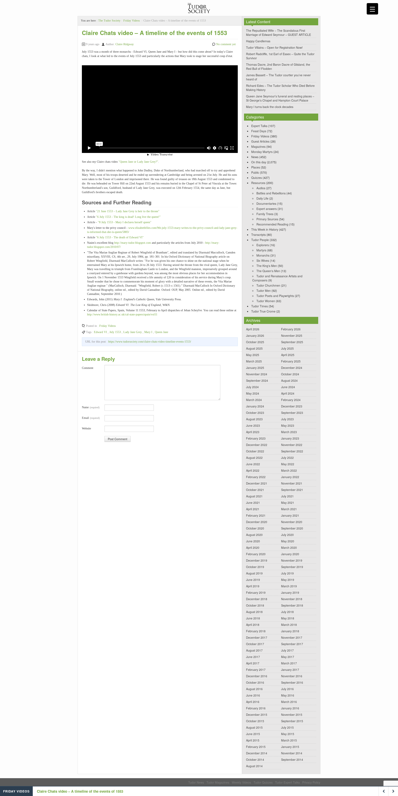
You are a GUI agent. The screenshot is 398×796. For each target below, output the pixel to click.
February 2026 (291, 329)
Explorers (262, 245)
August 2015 (254, 727)
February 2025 (291, 361)
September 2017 (292, 644)
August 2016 (254, 689)
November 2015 (291, 714)
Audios (260, 188)
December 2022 (256, 445)
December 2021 (256, 483)
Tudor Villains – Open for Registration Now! (274, 47)
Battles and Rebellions (271, 193)
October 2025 (255, 342)
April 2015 (252, 740)
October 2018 (255, 605)
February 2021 (256, 515)
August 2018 (254, 612)
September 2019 (292, 567)
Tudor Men (263, 290)
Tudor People (260, 240)
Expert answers (266, 209)
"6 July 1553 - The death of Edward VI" (120, 237)
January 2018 (290, 631)
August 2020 (254, 535)
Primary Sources (267, 219)
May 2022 (287, 464)
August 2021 (254, 496)
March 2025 (254, 361)
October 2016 (255, 682)
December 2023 (291, 406)
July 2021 (287, 496)
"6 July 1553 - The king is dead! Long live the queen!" (128, 216)
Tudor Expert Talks (287, 782)
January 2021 (290, 515)
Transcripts (258, 235)
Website (86, 428)
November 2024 (256, 374)
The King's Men (266, 266)
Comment (87, 368)
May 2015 (287, 734)
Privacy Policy (311, 782)
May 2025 (252, 355)
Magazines (258, 146)
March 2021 (289, 509)
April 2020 (252, 547)
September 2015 (292, 721)
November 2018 (291, 599)
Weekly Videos (241, 782)
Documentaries (266, 203)
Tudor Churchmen (268, 285)
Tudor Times (259, 306)
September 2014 (292, 759)
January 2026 (255, 335)
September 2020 (292, 528)
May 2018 (287, 618)
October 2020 (255, 528)
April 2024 (287, 393)
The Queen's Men (268, 271)
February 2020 (256, 554)
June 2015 (253, 734)
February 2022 (256, 477)
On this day (258, 162)
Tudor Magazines (217, 782)
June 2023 (253, 425)
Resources (258, 183)
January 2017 (290, 670)
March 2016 (289, 702)
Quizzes (256, 178)
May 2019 (287, 580)
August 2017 (254, 650)
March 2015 (289, 740)
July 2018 (287, 612)
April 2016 (252, 702)
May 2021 (287, 502)
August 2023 (254, 419)
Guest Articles (260, 141)
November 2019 (291, 560)
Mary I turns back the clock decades (269, 107)
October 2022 (255, 451)
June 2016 (253, 695)
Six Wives (262, 260)
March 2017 (289, 663)
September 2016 (292, 682)
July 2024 (252, 387)
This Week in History (264, 229)
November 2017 (291, 637)
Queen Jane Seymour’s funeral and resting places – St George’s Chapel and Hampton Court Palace (280, 98)
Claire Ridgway (124, 44)
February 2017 (256, 670)
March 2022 (289, 470)
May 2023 (287, 425)
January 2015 (290, 747)
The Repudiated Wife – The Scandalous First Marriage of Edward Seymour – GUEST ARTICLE (278, 32)
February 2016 (256, 708)
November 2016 (291, 676)
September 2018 (292, 605)
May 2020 (287, 541)
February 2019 (256, 592)
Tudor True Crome (263, 311)
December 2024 (291, 368)
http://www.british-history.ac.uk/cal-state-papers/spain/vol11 (122, 314)
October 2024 (290, 374)
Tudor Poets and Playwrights (275, 296)
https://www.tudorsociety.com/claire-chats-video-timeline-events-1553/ (149, 341)
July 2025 (287, 348)
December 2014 (256, 753)
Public (255, 172)
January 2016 (290, 708)
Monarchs (262, 255)
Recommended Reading (272, 224)
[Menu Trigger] (372, 9)
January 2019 (290, 592)
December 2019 (256, 560)
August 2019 (254, 573)
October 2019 (255, 567)
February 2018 (256, 631)
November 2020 (291, 522)
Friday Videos (131, 20)
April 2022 (252, 470)
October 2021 (255, 490)
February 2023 (256, 438)
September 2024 (257, 380)
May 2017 (287, 657)
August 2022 (254, 458)
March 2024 (254, 400)
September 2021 (292, 490)
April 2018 (252, 625)
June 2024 (288, 387)
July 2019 (287, 573)
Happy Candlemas (258, 41)
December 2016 (256, 676)
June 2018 (253, 618)
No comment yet (226, 44)
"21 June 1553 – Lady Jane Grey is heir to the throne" (127, 211)
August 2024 (289, 380)
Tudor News (196, 782)
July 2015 (287, 727)
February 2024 (291, 400)
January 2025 (255, 368)
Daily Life (262, 198)
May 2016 (287, 695)
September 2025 (292, 342)
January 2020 (290, 554)
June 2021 (253, 502)
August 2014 (254, 766)
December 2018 (256, 599)
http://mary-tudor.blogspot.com (132, 242)
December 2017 (256, 637)
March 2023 (289, 432)
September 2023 (292, 413)
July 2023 (287, 419)
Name (91, 407)
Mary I (148, 332)
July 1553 (115, 332)
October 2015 (255, 721)
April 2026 (252, 329)
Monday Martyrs (262, 152)
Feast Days (258, 131)
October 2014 (255, 759)
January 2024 (255, 406)
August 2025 (254, 348)
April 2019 (252, 586)
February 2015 (256, 747)
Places (255, 167)
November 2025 (291, 335)
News (254, 157)
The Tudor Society (109, 20)
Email (91, 417)
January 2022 (290, 477)
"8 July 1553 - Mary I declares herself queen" (124, 222)
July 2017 (287, 650)
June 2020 (253, 541)
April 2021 (252, 509)
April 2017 (252, 663)
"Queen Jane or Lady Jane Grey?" (138, 161)
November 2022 (291, 445)
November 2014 (291, 753)
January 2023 (290, 438)
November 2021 (291, 483)
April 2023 (252, 432)
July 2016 (287, 689)
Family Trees (264, 214)
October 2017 (255, 644)
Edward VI (100, 332)
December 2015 (256, 714)
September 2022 (292, 451)
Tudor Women (265, 301)
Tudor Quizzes (263, 782)
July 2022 (287, 458)
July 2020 (287, 535)
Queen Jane (161, 332)
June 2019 (253, 580)
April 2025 (287, 355)
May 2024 (252, 393)
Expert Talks (259, 126)
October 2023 (255, 413)
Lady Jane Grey (132, 332)
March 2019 (289, 586)
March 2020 (289, 547)
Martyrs (261, 250)
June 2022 (253, 464)
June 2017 (253, 657)
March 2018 (289, 625)
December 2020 (256, 522)
